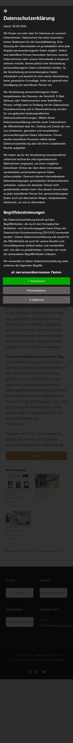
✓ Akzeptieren (36, 281)
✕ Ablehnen (36, 299)
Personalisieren (36, 290)
